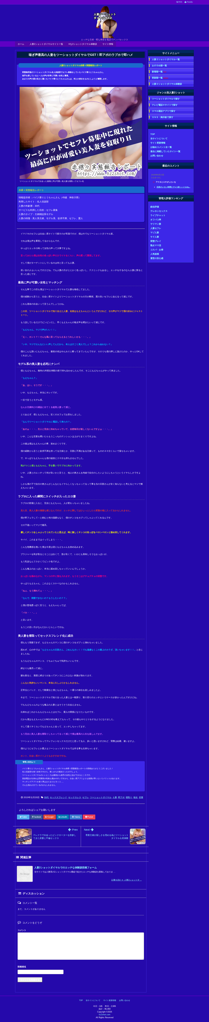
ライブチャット (157, 215)
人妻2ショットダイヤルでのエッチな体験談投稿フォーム (65, 867)
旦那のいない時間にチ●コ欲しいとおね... (173, 187)
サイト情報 (108, 44)
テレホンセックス (159, 211)
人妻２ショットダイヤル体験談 (167, 84)
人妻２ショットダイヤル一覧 (166, 59)
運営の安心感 (156, 258)
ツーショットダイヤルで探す (166, 99)
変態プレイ (155, 241)
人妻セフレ (155, 228)
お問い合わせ (156, 155)
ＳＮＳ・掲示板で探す (162, 117)
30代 (46, 797)
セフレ (85, 797)
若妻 (141, 797)
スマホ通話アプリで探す (163, 111)
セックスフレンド (58, 797)
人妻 (115, 797)
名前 (81, 967)
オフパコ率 (155, 219)
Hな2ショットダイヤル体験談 (83, 44)
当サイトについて (159, 138)
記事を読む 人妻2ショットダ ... (126, 880)
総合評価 (154, 206)
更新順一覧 (160, 78)
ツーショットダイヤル (100, 797)
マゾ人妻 (154, 232)
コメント (22, 930)
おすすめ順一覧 (159, 65)
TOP (152, 134)
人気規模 (154, 254)
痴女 (135, 797)
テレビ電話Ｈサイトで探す (165, 105)
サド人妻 (154, 237)
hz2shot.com (104, 1014)
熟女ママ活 (155, 245)
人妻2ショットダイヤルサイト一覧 (46, 44)
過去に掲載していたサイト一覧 (165, 151)
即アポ (121, 797)
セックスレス (74, 797)
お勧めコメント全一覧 (161, 147)
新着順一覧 (159, 72)
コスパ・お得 (156, 249)
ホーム (21, 44)
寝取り (129, 797)
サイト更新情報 (157, 143)
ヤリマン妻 (155, 224)
